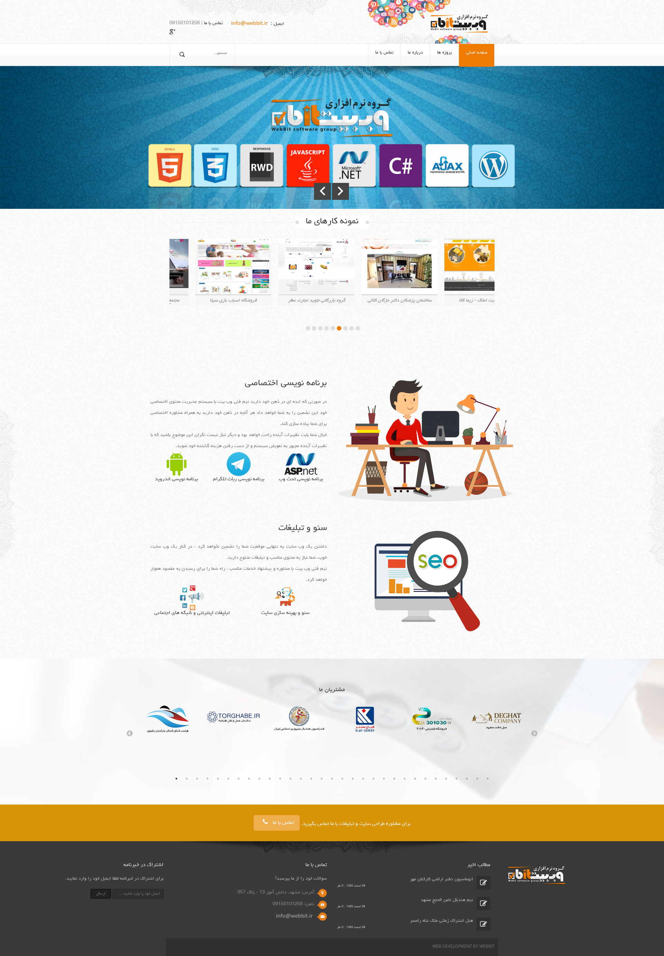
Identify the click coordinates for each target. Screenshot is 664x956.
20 (373, 778)
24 (415, 778)
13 (300, 778)
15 (321, 778)
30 (477, 778)
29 (466, 778)
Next (534, 733)
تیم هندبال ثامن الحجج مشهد (447, 900)
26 (435, 778)
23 (404, 778)
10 (269, 778)
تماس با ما (384, 52)
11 (280, 778)
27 (446, 778)
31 (487, 778)
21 (383, 778)
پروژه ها (444, 52)
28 (456, 778)
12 (290, 778)
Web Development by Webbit (463, 947)
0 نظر (340, 886)
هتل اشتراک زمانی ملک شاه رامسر (441, 920)
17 (342, 778)
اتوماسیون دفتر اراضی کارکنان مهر (441, 879)
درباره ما (415, 52)
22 (394, 778)
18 (352, 778)
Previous (129, 733)
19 (363, 778)
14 (311, 778)
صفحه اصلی (476, 52)
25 (425, 778)
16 (332, 778)
